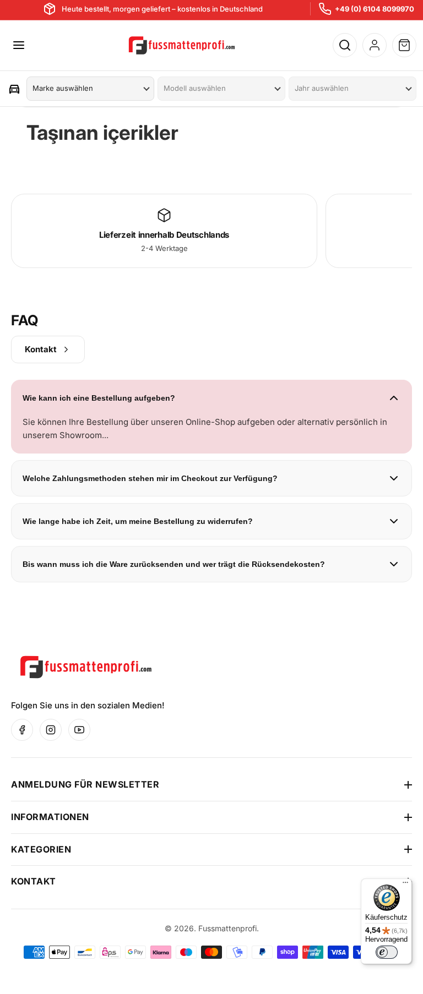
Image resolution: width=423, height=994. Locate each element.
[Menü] (405, 885)
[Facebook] (22, 730)
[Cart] (404, 45)
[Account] (374, 45)
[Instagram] (51, 730)
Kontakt (41, 349)
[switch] (387, 952)
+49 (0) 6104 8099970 (374, 8)
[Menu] (19, 45)
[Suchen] (345, 45)
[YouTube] (79, 730)
